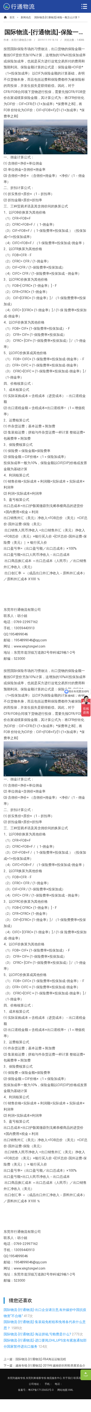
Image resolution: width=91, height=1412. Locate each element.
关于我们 (68, 1378)
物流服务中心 (54, 1378)
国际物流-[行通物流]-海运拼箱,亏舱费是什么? (38, 1334)
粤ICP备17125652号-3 (41, 1389)
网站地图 (62, 1389)
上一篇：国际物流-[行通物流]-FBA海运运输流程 (35, 1359)
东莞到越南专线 (16, 1378)
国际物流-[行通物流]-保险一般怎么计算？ (57, 17)
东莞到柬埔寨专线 (36, 1378)
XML (70, 1389)
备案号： (23, 1389)
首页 (12, 17)
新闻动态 (26, 17)
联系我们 (78, 1378)
